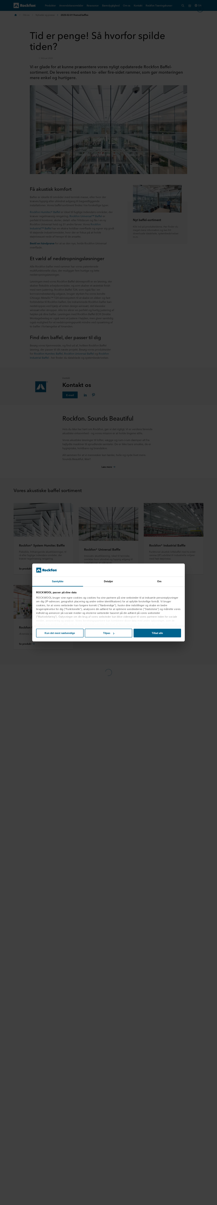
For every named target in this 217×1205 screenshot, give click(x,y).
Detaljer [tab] (108, 581)
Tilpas (106, 633)
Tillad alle (157, 633)
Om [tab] (159, 581)
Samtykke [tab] (58, 581)
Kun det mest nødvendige (60, 633)
